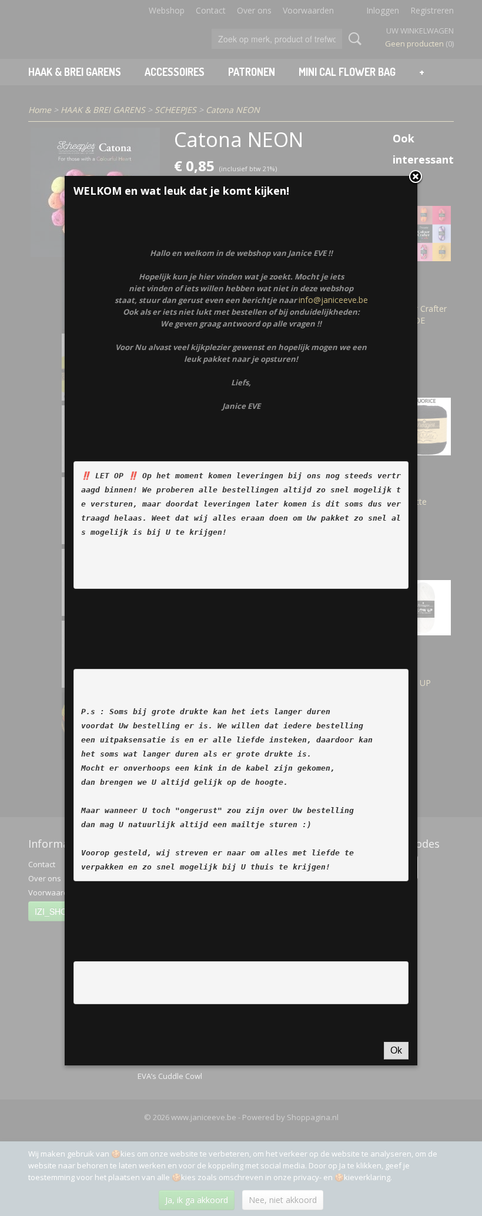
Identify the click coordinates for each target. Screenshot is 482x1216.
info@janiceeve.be (333, 299)
